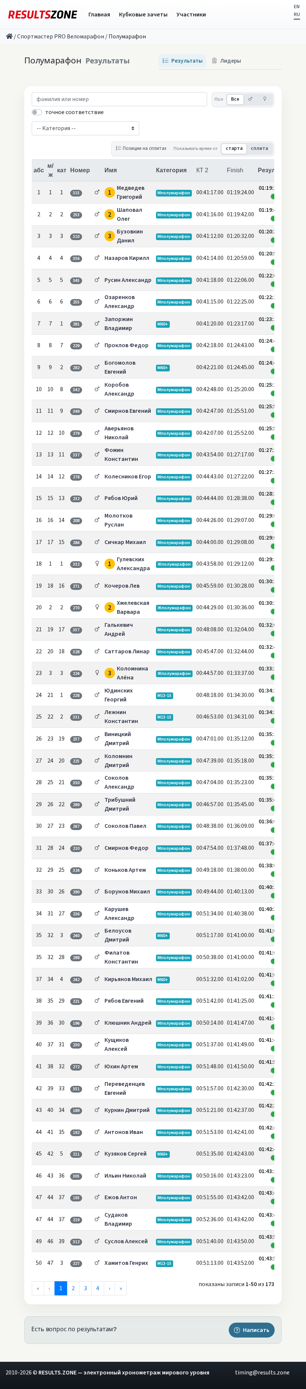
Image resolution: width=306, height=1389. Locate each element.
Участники (191, 14)
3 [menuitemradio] (85, 1288)
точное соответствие (74, 112)
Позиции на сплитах (144, 148)
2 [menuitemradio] (73, 1288)
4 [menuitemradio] (97, 1288)
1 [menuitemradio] (60, 1288)
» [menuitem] (120, 1288)
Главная (99, 14)
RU (297, 14)
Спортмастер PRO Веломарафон (60, 36)
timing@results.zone (262, 1372)
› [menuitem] (109, 1288)
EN (297, 6)
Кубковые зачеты (143, 14)
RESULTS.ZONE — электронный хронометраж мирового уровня (123, 1372)
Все (235, 99)
